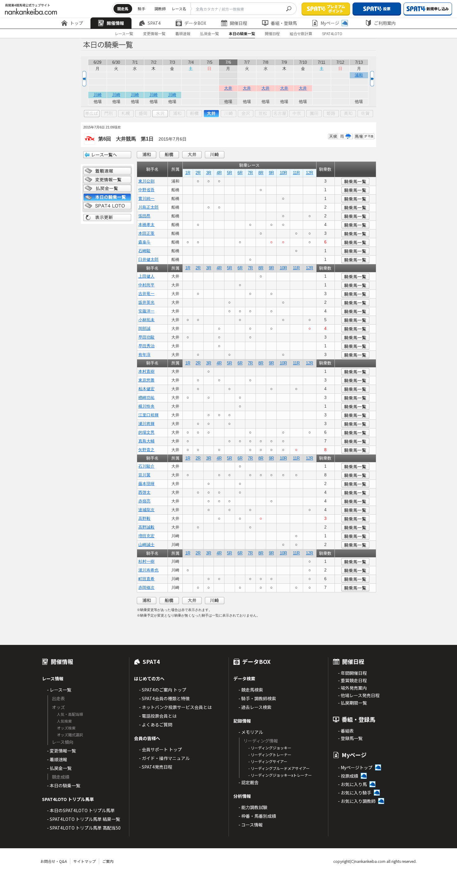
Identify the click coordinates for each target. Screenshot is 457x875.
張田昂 (144, 216)
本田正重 (146, 233)
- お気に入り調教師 (357, 801)
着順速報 (182, 33)
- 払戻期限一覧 (352, 703)
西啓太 (144, 492)
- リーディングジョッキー (269, 747)
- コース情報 (250, 825)
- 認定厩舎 (248, 782)
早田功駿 (146, 337)
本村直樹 (146, 371)
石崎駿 (144, 250)
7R (250, 172)
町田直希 (146, 578)
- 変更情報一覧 (61, 751)
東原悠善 (146, 380)
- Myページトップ (355, 767)
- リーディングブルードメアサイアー (279, 768)
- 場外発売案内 (352, 688)
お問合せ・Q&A (53, 861)
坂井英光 (146, 302)
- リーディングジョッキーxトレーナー (280, 775)
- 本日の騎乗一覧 (63, 785)
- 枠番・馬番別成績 (257, 816)
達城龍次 (146, 509)
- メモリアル (250, 732)
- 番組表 (346, 731)
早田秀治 (146, 346)
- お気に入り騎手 (354, 792)
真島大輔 (146, 441)
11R (296, 172)
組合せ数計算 (301, 33)
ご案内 (107, 861)
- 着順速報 (57, 759)
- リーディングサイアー (267, 761)
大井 (228, 88)
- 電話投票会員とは (158, 716)
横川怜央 (146, 406)
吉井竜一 (146, 293)
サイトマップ (84, 861)
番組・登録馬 (284, 23)
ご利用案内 (385, 23)
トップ (76, 23)
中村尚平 (146, 285)
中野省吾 (146, 189)
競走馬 (122, 8)
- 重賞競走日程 (352, 680)
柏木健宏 (146, 389)
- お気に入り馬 (352, 784)
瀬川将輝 (146, 423)
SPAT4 (154, 23)
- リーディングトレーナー (269, 754)
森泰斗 (144, 242)
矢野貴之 (146, 449)
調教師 (160, 8)
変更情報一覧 (154, 33)
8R (260, 172)
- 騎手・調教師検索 (257, 698)
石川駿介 (146, 466)
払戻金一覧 (209, 33)
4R (219, 172)
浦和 (359, 75)
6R (240, 172)
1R (187, 172)
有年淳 (144, 354)
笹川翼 (144, 475)
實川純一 (146, 198)
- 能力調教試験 (252, 807)
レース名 (179, 8)
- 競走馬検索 (250, 690)
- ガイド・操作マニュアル (164, 758)
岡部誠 (144, 328)
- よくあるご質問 (155, 724)
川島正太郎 (148, 207)
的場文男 (146, 432)
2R (198, 172)
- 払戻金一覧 (59, 768)
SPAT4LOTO (332, 33)
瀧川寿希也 (148, 570)
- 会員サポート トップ (160, 749)
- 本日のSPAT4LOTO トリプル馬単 (81, 810)
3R (208, 172)
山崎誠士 (146, 544)
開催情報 (115, 23)
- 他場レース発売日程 (359, 695)
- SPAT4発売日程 (155, 767)
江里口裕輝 (148, 415)
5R (229, 172)
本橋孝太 (146, 224)
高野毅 (144, 518)
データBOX (195, 23)
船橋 (169, 154)
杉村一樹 (146, 561)
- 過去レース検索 (254, 707)
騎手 (141, 8)
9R (271, 172)
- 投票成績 (348, 776)
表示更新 (107, 217)
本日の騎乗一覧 (242, 33)
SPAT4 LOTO (107, 206)
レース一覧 (124, 33)
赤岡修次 (146, 587)
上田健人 (146, 276)
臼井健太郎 (148, 259)
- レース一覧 (59, 690)
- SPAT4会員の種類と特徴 (164, 698)
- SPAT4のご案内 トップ (162, 690)
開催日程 (238, 23)
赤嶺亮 (144, 501)
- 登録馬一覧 (350, 738)
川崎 (98, 94)
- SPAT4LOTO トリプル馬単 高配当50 (84, 828)
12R (309, 172)
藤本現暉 (146, 483)
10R (283, 172)
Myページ (330, 23)
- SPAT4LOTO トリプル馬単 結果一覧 (83, 819)
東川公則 (146, 181)
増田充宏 (146, 536)
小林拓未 (146, 319)
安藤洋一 (146, 311)
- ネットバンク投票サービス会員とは (175, 707)
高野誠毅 (146, 527)
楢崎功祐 (146, 397)
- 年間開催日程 (352, 673)
